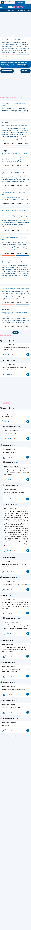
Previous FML (7, 71)
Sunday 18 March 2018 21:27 (11, 430)
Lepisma (7, 504)
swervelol (8, 462)
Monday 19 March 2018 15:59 (9, 722)
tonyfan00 (6, 682)
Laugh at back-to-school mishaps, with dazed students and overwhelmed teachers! (14, 64)
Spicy (14, 10)
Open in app (20, 2)
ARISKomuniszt (7, 718)
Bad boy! (5, 123)
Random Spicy (21, 10)
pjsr (4, 595)
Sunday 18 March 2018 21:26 (8, 581)
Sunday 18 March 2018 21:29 (8, 599)
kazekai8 (5, 341)
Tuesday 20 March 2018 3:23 (11, 508)
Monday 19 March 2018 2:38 (11, 622)
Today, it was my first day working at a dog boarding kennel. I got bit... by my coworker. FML (15, 198)
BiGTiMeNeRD (7, 700)
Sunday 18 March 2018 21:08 (11, 466)
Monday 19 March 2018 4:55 (8, 666)
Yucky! (4, 151)
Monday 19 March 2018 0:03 (8, 644)
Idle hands (5, 310)
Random (7, 10)
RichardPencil (9, 427)
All (2, 10)
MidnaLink (6, 445)
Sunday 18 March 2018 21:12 (10, 489)
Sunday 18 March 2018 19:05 (8, 345)
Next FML (25, 71)
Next (15, 332)
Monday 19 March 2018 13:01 (8, 704)
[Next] (18, 736)
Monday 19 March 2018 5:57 (8, 686)
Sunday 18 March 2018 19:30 (8, 449)
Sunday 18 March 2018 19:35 (8, 365)
